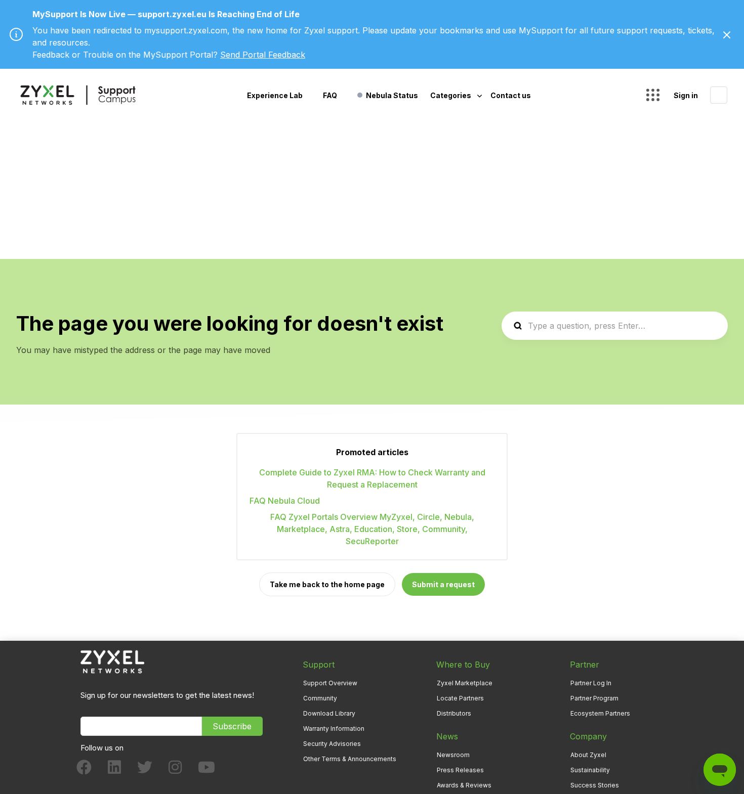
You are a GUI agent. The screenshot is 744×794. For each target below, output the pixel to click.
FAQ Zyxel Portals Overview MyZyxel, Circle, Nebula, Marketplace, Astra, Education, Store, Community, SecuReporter (372, 529)
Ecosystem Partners (600, 713)
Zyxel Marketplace (464, 683)
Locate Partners (460, 698)
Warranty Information (333, 728)
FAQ (330, 95)
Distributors (454, 713)
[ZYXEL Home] (112, 661)
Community (320, 698)
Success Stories (594, 785)
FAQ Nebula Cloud (285, 501)
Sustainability (590, 770)
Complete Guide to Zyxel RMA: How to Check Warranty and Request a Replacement (372, 478)
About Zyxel (588, 755)
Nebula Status (392, 95)
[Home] (78, 95)
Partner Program (594, 698)
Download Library (329, 713)
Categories (451, 95)
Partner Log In (590, 683)
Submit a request (443, 584)
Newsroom (453, 755)
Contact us (510, 95)
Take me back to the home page (327, 584)
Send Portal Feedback (262, 55)
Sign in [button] (686, 95)
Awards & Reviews (464, 785)
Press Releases (460, 770)
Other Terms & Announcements (349, 759)
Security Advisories (332, 743)
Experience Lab (275, 95)
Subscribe (232, 726)
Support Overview (330, 683)
